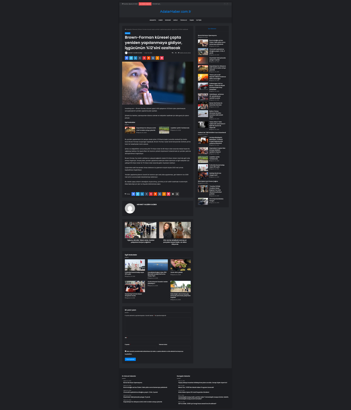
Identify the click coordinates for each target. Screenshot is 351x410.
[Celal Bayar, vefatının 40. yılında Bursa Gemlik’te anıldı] (203, 96)
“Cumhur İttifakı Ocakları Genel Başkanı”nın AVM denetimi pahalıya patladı (215, 190)
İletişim (198, 20)
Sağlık (175, 20)
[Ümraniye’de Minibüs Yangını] (203, 201)
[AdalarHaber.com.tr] (175, 11)
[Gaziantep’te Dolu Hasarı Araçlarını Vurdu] (135, 286)
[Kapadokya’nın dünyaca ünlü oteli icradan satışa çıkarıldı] (130, 130)
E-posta (127, 344)
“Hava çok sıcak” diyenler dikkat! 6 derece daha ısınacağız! (217, 77)
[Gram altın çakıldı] (181, 265)
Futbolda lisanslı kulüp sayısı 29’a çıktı (134, 273)
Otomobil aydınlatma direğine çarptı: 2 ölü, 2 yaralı (166, 4)
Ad (126, 337)
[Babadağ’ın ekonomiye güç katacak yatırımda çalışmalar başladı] (181, 286)
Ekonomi (168, 20)
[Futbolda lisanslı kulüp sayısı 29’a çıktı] (135, 265)
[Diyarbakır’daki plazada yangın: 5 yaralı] (203, 60)
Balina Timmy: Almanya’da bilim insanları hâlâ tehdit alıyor (216, 114)
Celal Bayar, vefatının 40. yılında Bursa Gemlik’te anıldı (216, 96)
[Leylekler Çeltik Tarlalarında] (164, 130)
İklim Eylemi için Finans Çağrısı (208, 181)
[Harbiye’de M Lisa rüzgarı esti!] (203, 175)
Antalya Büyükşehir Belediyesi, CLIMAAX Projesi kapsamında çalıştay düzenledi (216, 140)
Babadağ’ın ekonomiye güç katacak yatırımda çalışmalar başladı (181, 295)
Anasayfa (153, 20)
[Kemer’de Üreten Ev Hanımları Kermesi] (203, 105)
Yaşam (191, 20)
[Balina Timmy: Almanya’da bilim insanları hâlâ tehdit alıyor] (203, 113)
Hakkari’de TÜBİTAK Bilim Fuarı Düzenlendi (212, 132)
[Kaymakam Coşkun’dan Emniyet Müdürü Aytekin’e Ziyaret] (203, 150)
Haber (160, 20)
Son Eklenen (212, 29)
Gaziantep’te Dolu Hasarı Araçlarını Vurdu (133, 295)
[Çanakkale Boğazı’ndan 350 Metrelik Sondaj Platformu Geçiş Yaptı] (158, 265)
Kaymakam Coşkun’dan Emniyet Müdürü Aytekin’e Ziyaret (217, 150)
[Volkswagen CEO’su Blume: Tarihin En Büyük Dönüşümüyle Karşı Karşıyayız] (203, 86)
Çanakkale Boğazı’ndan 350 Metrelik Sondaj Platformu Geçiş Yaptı (157, 274)
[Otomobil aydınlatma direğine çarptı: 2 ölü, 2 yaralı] (203, 51)
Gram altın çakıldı (177, 272)
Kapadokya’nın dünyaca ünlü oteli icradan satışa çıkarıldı (217, 68)
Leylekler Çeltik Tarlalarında (180, 128)
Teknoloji (183, 20)
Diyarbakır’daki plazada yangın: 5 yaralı (217, 59)
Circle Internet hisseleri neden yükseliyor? (158, 282)
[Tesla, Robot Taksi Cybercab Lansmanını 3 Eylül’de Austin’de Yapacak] (203, 124)
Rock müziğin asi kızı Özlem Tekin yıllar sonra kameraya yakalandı (217, 42)
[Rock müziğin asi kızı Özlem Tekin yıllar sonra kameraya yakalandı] (203, 42)
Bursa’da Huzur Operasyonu (207, 35)
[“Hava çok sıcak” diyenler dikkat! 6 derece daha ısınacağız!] (203, 77)
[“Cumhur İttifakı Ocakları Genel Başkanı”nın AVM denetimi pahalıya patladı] (203, 188)
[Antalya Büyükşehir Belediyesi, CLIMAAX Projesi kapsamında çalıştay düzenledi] (203, 140)
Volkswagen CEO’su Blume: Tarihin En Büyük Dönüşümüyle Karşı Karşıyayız (217, 86)
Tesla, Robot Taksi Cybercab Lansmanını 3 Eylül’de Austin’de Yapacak (217, 125)
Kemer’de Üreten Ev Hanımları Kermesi (215, 104)
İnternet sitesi (163, 344)
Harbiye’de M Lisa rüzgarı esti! (215, 174)
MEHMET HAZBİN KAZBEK (135, 53)
